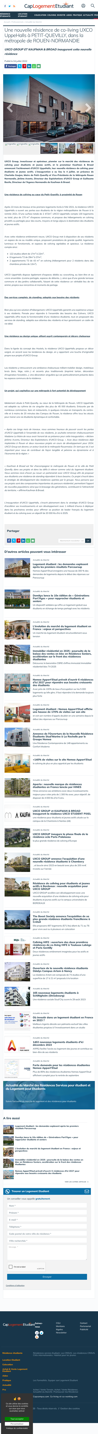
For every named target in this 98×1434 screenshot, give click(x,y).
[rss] (14, 6)
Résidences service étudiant (46, 1353)
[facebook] (5, 6)
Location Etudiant (22, 15)
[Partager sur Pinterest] (24, 66)
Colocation (40, 15)
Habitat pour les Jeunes (65, 1355)
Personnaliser (17, 1424)
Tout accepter (17, 1419)
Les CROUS (66, 1353)
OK (88, 541)
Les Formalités (40, 1380)
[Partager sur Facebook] (9, 541)
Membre (85, 6)
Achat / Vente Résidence (66, 1389)
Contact (83, 1323)
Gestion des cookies (70, 1408)
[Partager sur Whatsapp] (34, 66)
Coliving (51, 15)
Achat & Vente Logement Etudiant (14, 1370)
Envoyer (47, 1276)
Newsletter (61, 1332)
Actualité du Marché (42, 1391)
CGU (58, 1323)
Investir (61, 15)
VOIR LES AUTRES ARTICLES (76, 1182)
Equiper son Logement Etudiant (63, 1380)
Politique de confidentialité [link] (17, 1428)
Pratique (77, 15)
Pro (96, 15)
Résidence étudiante (5, 15)
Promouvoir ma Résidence (65, 1391)
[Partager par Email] (39, 66)
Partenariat (85, 1326)
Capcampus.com (41, 1396)
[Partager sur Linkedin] (29, 66)
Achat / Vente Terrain (43, 1389)
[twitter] (9, 6)
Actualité (88, 15)
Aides (69, 15)
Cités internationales (43, 1355)
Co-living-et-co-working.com (63, 1396)
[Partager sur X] (20, 66)
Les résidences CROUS (84, 1353)
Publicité (84, 1329)
